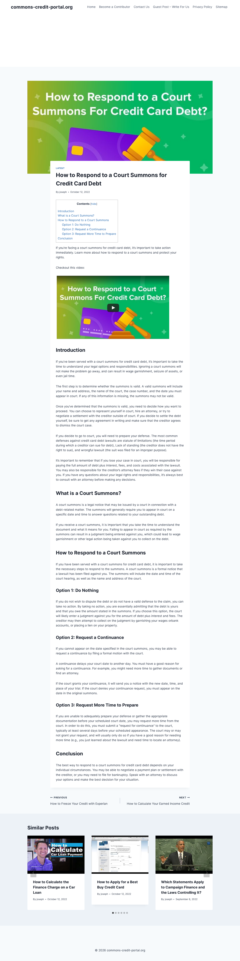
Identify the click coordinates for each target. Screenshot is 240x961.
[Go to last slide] (33, 872)
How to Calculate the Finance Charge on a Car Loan (54, 887)
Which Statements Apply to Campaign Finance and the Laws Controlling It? (183, 887)
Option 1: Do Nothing (76, 224)
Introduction (66, 211)
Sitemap (221, 7)
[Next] (207, 872)
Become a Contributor (114, 7)
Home (91, 7)
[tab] (113, 913)
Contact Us (142, 7)
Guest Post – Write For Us (171, 7)
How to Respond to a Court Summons (83, 220)
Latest (60, 168)
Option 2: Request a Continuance (84, 229)
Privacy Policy (202, 7)
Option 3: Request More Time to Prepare (89, 234)
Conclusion (65, 238)
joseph (63, 192)
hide (93, 203)
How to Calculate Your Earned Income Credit (158, 800)
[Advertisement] (120, 40)
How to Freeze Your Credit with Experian (79, 800)
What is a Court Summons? (76, 215)
